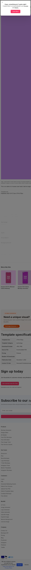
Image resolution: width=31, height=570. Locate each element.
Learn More (15, 11)
